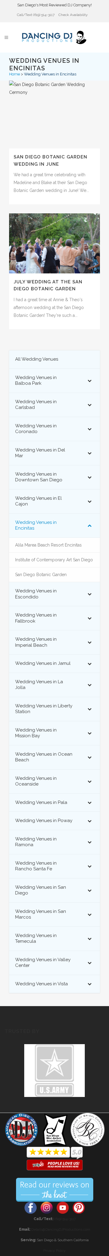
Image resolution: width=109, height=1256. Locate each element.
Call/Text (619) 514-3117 (35, 15)
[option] (54, 1070)
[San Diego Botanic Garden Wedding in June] (54, 114)
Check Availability (73, 15)
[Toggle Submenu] (89, 381)
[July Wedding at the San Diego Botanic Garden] (54, 243)
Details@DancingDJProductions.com (60, 1229)
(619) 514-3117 (65, 1219)
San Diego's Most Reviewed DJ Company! (54, 5)
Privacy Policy (54, 1250)
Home (14, 74)
